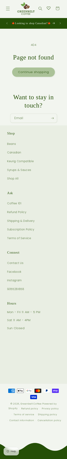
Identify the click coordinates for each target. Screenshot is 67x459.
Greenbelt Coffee (31, 403)
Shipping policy (47, 414)
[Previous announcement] (7, 23)
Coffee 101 (14, 203)
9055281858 (15, 289)
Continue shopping (33, 72)
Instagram (14, 280)
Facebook (14, 272)
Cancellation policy (49, 420)
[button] (8, 8)
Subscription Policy (20, 229)
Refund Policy (16, 212)
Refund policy (29, 408)
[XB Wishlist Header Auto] (49, 8)
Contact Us (15, 263)
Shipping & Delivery (21, 221)
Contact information (21, 420)
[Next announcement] (60, 23)
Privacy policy (50, 408)
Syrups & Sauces (19, 170)
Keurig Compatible (20, 161)
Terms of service (24, 414)
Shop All (12, 178)
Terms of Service (19, 238)
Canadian (14, 152)
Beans (11, 144)
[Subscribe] (52, 118)
